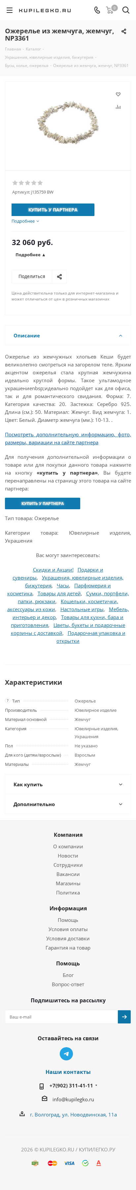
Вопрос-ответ (68, 984)
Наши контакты (68, 1072)
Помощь (68, 920)
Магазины (68, 883)
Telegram (66, 1053)
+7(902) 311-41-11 (71, 1085)
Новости (68, 855)
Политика (68, 892)
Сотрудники (68, 864)
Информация (68, 908)
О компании (68, 846)
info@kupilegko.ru (73, 1099)
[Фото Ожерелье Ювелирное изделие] (68, 123)
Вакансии (68, 874)
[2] (21, 183)
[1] (15, 183)
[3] (28, 183)
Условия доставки (68, 938)
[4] (34, 183)
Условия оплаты (68, 929)
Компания (68, 834)
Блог (68, 975)
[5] (40, 183)
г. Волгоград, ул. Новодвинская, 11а (73, 1114)
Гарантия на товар (68, 947)
